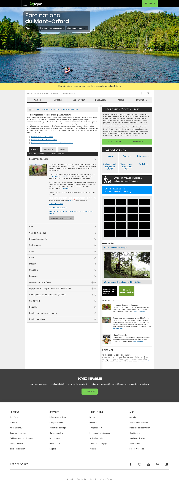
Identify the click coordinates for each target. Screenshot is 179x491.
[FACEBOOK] (131, 464)
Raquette (33, 307)
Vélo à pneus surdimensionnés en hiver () (122, 282)
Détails (117, 86)
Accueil (37, 100)
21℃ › (33, 28)
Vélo (31, 226)
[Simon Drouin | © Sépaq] (121, 225)
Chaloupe (33, 270)
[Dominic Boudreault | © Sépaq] (109, 210)
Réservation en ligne (58, 417)
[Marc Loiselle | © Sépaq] (144, 202)
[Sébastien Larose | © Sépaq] (121, 202)
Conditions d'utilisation (138, 438)
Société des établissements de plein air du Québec (36, 4)
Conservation (79, 100)
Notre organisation (17, 449)
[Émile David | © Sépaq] (121, 217)
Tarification (58, 100)
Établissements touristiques (21, 438)
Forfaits (63, 149)
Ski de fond (34, 301)
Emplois (53, 449)
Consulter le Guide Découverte (42, 137)
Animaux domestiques (138, 422)
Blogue (92, 417)
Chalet (110, 156)
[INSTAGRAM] (139, 464)
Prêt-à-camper (143, 156)
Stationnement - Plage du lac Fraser (127, 166)
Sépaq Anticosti (16, 444)
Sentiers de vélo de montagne (115, 247)
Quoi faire (14, 417)
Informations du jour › (78, 28)
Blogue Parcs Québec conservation (126, 291)
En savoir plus (142, 361)
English (93, 479)
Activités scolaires (57, 154)
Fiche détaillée (138, 341)
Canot (31, 251)
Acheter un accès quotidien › (53, 28)
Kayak (32, 257)
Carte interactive (56, 433)
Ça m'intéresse (139, 311)
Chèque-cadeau (56, 422)
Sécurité (132, 417)
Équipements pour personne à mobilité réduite (50, 288)
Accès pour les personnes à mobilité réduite (131, 318)
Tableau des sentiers (56, 204)
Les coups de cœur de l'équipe (125, 305)
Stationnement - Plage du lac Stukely (110, 166)
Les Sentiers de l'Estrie (57, 176)
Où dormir (14, 422)
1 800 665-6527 (19, 464)
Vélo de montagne (37, 233)
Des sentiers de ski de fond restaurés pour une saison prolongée (55, 109)
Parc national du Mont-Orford (59, 93)
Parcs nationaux (34, 93)
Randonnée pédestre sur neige (43, 313)
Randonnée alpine (37, 319)
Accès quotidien (114, 141)
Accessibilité (134, 444)
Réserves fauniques (18, 433)
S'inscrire (89, 391)
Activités (34, 149)
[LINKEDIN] (166, 464)
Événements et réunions (100, 433)
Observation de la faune (40, 282)
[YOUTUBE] (148, 464)
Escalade (33, 276)
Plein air (32, 154)
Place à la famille (120, 335)
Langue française (136, 449)
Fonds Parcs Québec (109, 291)
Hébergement (49, 149)
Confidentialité (135, 433)
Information (141, 100)
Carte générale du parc (57, 208)
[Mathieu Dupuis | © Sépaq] (109, 202)
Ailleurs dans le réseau (61, 218)
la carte (70, 200)
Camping (127, 156)
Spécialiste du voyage (98, 444)
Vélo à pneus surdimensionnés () (47, 294)
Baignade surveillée (38, 239)
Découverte (100, 100)
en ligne (66, 188)
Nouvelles (29, 109)
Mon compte (55, 438)
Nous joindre (55, 444)
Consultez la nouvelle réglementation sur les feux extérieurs (52, 143)
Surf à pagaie (35, 245)
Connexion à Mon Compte (138, 3)
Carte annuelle (139, 141)
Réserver (150, 3)
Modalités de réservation (139, 428)
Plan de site (81, 479)
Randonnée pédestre (38, 159)
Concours (93, 449)
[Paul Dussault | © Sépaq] (144, 210)
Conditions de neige (58, 428)
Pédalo (32, 264)
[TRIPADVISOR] (157, 464)
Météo (121, 100)
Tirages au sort (96, 428)
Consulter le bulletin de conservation (44, 140)
